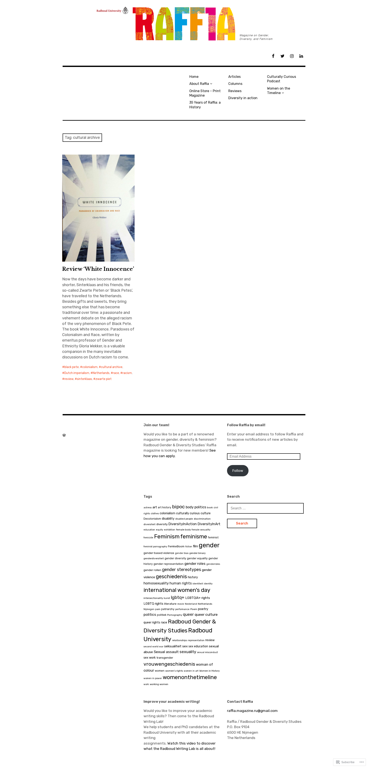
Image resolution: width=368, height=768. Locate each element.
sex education (198, 646)
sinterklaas (84, 379)
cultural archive (111, 367)
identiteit (198, 583)
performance (182, 609)
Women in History (209, 670)
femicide (148, 537)
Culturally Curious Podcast (281, 79)
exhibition (169, 529)
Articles (234, 77)
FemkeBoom (176, 546)
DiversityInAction (182, 524)
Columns (235, 84)
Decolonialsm (152, 518)
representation (196, 640)
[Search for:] (265, 508)
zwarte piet (103, 379)
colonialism (90, 367)
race (116, 373)
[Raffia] (184, 24)
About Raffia (199, 84)
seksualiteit (172, 646)
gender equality (197, 558)
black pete (71, 367)
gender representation (169, 563)
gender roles (195, 563)
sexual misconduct (207, 652)
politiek (161, 614)
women (159, 670)
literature (170, 603)
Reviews (235, 91)
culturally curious (188, 513)
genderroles (213, 564)
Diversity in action (242, 98)
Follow (237, 470)
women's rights (174, 670)
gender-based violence (159, 553)
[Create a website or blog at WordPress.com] (64, 435)
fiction (188, 546)
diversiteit (149, 524)
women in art (191, 670)
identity (208, 583)
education (149, 529)
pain (157, 609)
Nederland (191, 604)
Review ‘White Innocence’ (98, 269)
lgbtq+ (177, 597)
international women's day (177, 590)
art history (164, 507)
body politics (196, 507)
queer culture (206, 614)
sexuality (188, 651)
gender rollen (152, 570)
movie (180, 604)
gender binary (197, 553)
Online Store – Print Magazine (205, 93)
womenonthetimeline (190, 677)
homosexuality (156, 583)
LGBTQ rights (153, 604)
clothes (155, 513)
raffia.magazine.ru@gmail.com (252, 711)
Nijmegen (149, 609)
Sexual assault (166, 652)
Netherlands (101, 373)
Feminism (167, 536)
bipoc (178, 507)
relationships (179, 640)
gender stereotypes (181, 569)
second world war (153, 646)
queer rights (152, 622)
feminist (213, 537)
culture (206, 513)
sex (185, 646)
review (68, 379)
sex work (150, 657)
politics (150, 614)
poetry (203, 609)
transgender (165, 657)
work (146, 684)
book (210, 507)
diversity (162, 524)
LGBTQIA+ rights (197, 598)
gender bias (181, 553)
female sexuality (201, 529)
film (195, 546)
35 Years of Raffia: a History (205, 104)
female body (183, 529)
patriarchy (167, 609)
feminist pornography (155, 546)
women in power (153, 678)
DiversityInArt (209, 524)
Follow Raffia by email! (246, 425)
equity (159, 529)
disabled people (184, 518)
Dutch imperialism (76, 373)
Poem (193, 609)
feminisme (193, 536)
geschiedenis (171, 577)
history (193, 577)
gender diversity (175, 558)
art (154, 507)
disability (168, 518)
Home (193, 77)
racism (127, 373)
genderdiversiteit (154, 558)
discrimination (202, 518)
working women (159, 684)
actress (148, 507)
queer (188, 614)
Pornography (174, 614)
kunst (167, 598)
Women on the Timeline (278, 90)
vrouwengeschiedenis (169, 664)
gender (209, 545)
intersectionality (153, 598)
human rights (181, 583)
